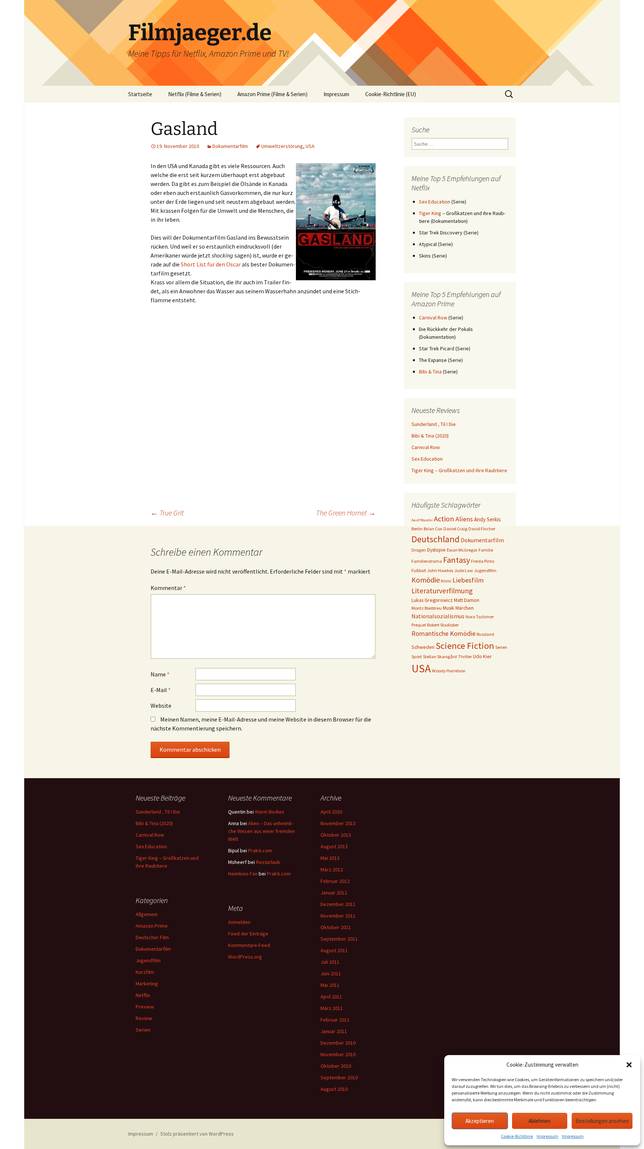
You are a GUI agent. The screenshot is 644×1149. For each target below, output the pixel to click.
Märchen (464, 608)
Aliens (464, 519)
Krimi (446, 581)
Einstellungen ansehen (602, 1120)
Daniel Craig (455, 528)
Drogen (418, 550)
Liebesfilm (468, 580)
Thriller (465, 656)
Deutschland (435, 539)
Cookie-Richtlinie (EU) (390, 94)
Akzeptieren (479, 1120)
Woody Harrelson (448, 670)
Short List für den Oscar (211, 264)
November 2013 (338, 823)
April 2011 (331, 996)
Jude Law (463, 570)
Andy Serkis (487, 519)
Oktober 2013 (336, 834)
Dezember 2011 (338, 904)
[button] (629, 1064)
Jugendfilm (485, 570)
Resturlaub (268, 862)
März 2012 (332, 869)
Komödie (425, 579)
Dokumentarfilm (230, 146)
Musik (448, 608)
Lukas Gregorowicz (432, 600)
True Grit (167, 512)
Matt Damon (466, 600)
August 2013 (334, 846)
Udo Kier (482, 656)
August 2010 (334, 1089)
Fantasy (456, 560)
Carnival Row (433, 317)
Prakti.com (260, 850)
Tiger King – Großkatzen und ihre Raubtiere (459, 470)
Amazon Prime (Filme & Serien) (272, 94)
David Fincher (481, 528)
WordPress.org (245, 956)
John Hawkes (440, 570)
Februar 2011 (335, 1019)
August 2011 (334, 950)
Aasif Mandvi (422, 520)
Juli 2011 (330, 962)
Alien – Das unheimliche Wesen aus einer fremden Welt (261, 831)
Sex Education (434, 201)
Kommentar (168, 587)
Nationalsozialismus (437, 616)
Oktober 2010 (336, 1066)
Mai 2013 (330, 858)
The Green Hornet (346, 512)
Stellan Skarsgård (440, 656)
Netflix (143, 995)
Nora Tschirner (479, 616)
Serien (501, 647)
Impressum (547, 1136)
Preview (145, 1006)
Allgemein (147, 914)
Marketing (147, 983)
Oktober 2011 (336, 927)
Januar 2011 (334, 1031)
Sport (416, 656)
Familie (486, 550)
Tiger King (430, 213)
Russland (485, 634)
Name (160, 674)
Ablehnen (539, 1120)
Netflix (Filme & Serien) (194, 94)
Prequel (418, 625)
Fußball (418, 570)
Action (444, 519)
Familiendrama (426, 561)
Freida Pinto (482, 561)
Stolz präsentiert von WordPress (197, 1133)
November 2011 (338, 915)
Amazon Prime (152, 925)
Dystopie (436, 549)
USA (310, 146)
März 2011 (332, 1008)
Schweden (423, 647)
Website (161, 705)
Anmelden (239, 922)
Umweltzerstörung (282, 146)
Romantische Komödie (443, 633)
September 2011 (339, 938)
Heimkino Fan (243, 873)
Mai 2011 (330, 985)
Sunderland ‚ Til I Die (433, 424)
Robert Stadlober (443, 625)
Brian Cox (433, 528)
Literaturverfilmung (442, 590)
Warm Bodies (269, 811)
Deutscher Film (152, 937)
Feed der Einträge (248, 933)
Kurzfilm (145, 972)
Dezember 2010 (338, 1042)
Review (144, 1018)
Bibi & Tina (430, 371)
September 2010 (339, 1077)
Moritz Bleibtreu (426, 608)
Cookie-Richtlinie (517, 1136)
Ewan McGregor (462, 550)
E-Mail (161, 690)
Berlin (417, 528)
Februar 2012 (335, 881)
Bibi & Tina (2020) (430, 435)
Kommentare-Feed (249, 945)
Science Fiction (465, 645)
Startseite (140, 94)
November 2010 (338, 1054)
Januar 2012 (334, 892)
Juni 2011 (331, 973)
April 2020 (331, 811)
